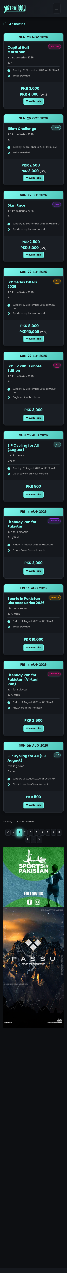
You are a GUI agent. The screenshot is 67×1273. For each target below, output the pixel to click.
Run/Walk (13, 537)
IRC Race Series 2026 (20, 57)
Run (9, 62)
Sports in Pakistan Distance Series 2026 (26, 600)
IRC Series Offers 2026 (22, 284)
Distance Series (17, 608)
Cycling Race (15, 455)
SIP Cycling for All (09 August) (26, 758)
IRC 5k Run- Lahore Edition (24, 368)
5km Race (16, 205)
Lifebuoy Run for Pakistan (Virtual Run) (22, 679)
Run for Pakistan (17, 532)
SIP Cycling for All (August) (23, 447)
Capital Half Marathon (18, 49)
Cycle (11, 460)
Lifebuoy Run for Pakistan (21, 524)
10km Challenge (21, 128)
